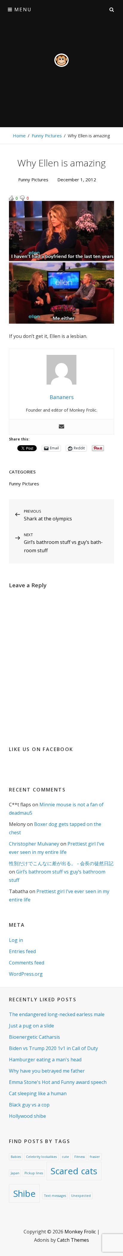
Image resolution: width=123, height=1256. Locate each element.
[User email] (61, 427)
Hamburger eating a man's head (45, 1059)
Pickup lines (33, 1173)
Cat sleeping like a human (38, 1093)
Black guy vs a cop (29, 1104)
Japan (15, 1173)
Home (19, 135)
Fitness (79, 1157)
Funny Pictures (47, 135)
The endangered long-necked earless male (56, 1014)
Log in (16, 940)
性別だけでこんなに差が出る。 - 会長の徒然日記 (61, 863)
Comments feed (26, 962)
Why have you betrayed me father (47, 1071)
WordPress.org (26, 974)
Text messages (55, 1196)
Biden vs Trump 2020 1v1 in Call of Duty (53, 1048)
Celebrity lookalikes (41, 1157)
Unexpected (81, 1196)
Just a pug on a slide (31, 1025)
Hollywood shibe (27, 1116)
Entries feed (22, 951)
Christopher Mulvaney (34, 844)
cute (65, 1157)
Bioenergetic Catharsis (34, 1037)
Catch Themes (73, 1240)
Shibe (24, 1194)
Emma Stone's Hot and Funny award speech (58, 1082)
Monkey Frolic (80, 1231)
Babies (16, 1157)
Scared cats (73, 1171)
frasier (95, 1157)
